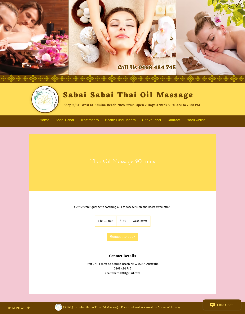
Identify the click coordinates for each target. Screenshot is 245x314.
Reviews (18, 308)
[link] (122, 237)
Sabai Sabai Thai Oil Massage (128, 95)
